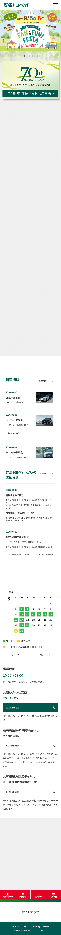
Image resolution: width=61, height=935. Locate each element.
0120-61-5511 (12, 791)
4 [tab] (29, 57)
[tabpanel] (30, 30)
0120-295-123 (12, 707)
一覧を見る (37, 155)
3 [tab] (26, 57)
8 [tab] (39, 57)
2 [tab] (24, 57)
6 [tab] (34, 57)
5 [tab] (31, 57)
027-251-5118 (12, 745)
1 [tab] (21, 57)
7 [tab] (37, 57)
